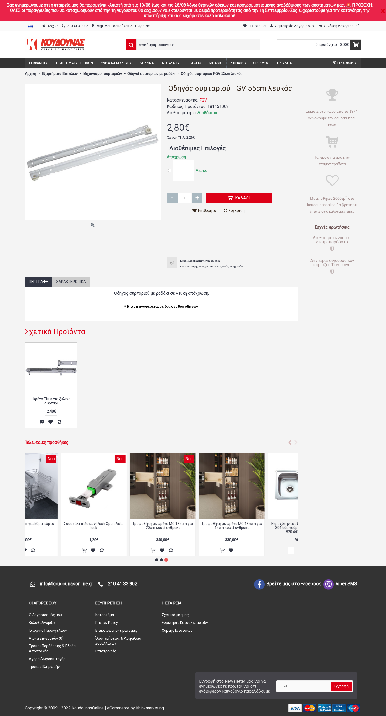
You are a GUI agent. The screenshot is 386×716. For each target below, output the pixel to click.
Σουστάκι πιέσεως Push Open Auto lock (58, 526)
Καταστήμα (104, 615)
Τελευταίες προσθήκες (47, 442)
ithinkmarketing (150, 708)
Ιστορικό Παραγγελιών (48, 630)
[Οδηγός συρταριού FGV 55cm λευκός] (93, 152)
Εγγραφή (341, 686)
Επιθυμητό (207, 210)
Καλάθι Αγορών (42, 622)
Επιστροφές (105, 651)
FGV (203, 100)
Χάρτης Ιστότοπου (177, 630)
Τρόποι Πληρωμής (44, 667)
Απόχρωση (176, 157)
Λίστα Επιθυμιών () (46, 638)
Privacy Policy (106, 622)
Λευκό (201, 170)
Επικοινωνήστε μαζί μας (116, 630)
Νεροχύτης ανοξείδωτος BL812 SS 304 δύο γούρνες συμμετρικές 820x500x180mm (265, 528)
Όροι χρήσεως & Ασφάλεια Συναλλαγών (118, 641)
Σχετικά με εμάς (175, 615)
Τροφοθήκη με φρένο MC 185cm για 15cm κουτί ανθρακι (196, 526)
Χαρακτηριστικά (71, 282)
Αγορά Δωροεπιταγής (47, 659)
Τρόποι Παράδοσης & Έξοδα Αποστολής (52, 648)
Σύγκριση (237, 210)
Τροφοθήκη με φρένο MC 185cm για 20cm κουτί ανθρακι (127, 526)
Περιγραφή (38, 282)
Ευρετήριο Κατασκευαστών (185, 622)
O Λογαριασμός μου (45, 615)
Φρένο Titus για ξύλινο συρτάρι (51, 401)
